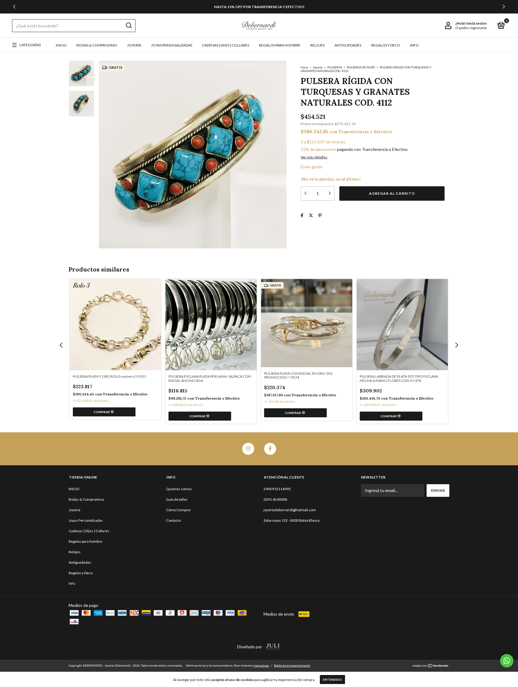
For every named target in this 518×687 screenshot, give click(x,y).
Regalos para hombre (279, 45)
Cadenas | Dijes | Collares (225, 45)
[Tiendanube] (430, 666)
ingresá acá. (261, 665)
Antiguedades (348, 45)
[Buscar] (128, 25)
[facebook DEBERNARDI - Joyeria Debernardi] (270, 449)
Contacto (173, 520)
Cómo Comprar (178, 510)
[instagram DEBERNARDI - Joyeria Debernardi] (248, 449)
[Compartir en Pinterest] (320, 215)
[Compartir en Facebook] (302, 215)
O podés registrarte (471, 28)
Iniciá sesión (476, 23)
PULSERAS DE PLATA (361, 67)
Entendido (332, 679)
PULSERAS (334, 67)
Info (414, 45)
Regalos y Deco (385, 45)
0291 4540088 (275, 499)
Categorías (30, 45)
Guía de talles (177, 499)
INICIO (61, 45)
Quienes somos (179, 489)
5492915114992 (277, 489)
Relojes (317, 45)
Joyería (134, 45)
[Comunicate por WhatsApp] (507, 661)
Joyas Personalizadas (171, 45)
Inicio (304, 67)
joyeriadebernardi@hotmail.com (289, 510)
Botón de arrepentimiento (292, 665)
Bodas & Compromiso (96, 45)
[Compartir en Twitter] (311, 215)
